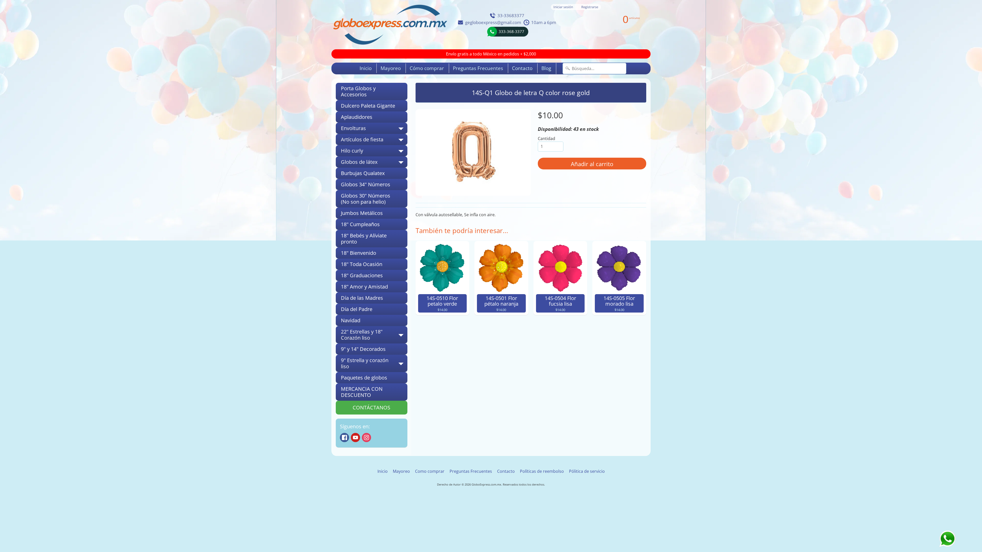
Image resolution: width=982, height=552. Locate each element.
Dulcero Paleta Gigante (368, 105)
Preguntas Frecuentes (478, 68)
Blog (546, 68)
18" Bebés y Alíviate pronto (364, 238)
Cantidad (546, 138)
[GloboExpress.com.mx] (390, 24)
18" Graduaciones (362, 275)
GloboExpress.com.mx (486, 484)
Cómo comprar (427, 68)
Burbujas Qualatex (363, 173)
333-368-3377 (511, 31)
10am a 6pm (543, 22)
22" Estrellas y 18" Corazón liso (374, 335)
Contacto (522, 68)
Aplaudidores (356, 116)
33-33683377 (510, 15)
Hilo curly (374, 151)
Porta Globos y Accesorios (358, 91)
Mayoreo (391, 68)
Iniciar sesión (563, 7)
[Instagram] (366, 437)
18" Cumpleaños (360, 224)
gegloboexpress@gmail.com (493, 22)
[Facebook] (344, 437)
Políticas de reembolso (542, 471)
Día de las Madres (362, 297)
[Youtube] (355, 437)
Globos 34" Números (365, 184)
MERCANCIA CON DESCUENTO (362, 391)
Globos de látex (374, 163)
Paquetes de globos (364, 377)
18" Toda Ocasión (361, 264)
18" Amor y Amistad (364, 286)
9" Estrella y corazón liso (374, 364)
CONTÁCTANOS (371, 407)
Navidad (350, 320)
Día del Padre (356, 309)
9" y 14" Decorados (363, 349)
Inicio (366, 68)
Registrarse (589, 7)
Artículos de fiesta (374, 140)
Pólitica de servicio (587, 471)
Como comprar (429, 471)
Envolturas (374, 129)
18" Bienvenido (358, 252)
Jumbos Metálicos (362, 213)
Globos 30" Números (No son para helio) (365, 198)
